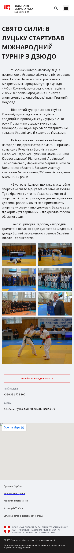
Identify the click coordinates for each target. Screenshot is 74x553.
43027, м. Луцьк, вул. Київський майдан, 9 (29, 409)
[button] (66, 8)
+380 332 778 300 (14, 394)
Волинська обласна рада (23, 7)
